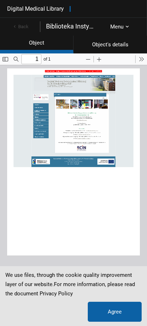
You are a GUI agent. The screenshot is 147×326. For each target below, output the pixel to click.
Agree (115, 312)
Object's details (110, 44)
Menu (116, 27)
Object (36, 43)
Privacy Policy (56, 293)
